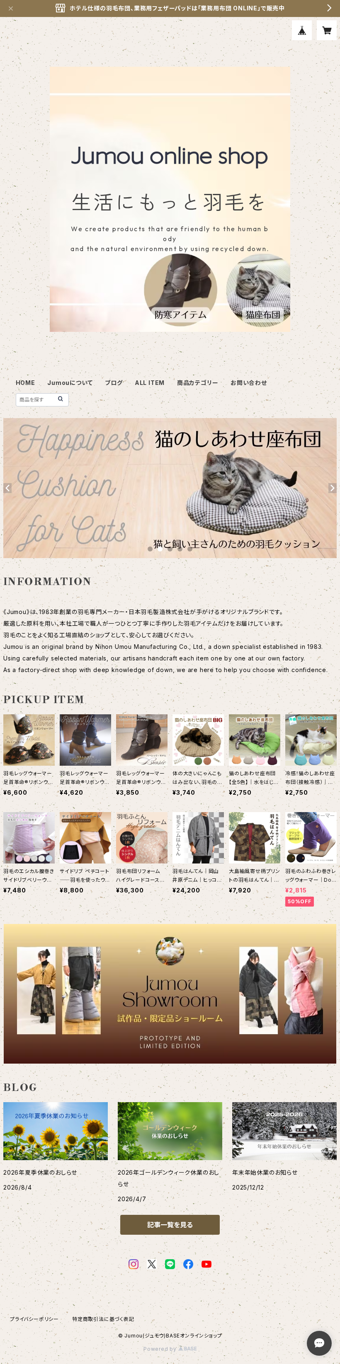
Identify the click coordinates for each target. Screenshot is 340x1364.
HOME (25, 382)
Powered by (160, 1349)
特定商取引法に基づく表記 (103, 1319)
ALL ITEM (150, 382)
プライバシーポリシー (34, 1319)
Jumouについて (69, 382)
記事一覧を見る (170, 1225)
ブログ (113, 382)
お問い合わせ (249, 382)
